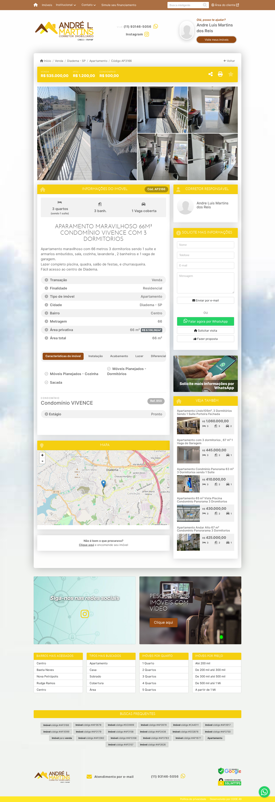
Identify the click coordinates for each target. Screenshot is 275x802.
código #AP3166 (56, 725)
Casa (93, 670)
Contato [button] (87, 5)
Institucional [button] (64, 5)
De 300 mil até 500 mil (210, 676)
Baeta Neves (45, 670)
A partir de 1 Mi (205, 689)
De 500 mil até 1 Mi (208, 683)
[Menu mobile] (36, 5)
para (62, 738)
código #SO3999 (121, 725)
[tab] (63, 356)
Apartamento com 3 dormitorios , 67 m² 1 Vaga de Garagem (205, 441)
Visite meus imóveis (216, 39)
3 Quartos (149, 676)
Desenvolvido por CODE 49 (226, 799)
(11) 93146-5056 (137, 26)
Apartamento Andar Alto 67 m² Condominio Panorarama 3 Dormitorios (203, 529)
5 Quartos (149, 689)
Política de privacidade (193, 799)
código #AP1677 (188, 738)
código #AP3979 (154, 725)
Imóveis (47, 5)
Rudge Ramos (46, 683)
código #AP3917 (218, 725)
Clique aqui (86, 545)
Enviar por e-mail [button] (207, 300)
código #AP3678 (88, 725)
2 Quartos (149, 670)
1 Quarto (148, 663)
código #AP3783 (156, 738)
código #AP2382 (91, 738)
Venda (59, 61)
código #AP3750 (218, 731)
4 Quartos (149, 683)
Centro (41, 663)
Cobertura (97, 683)
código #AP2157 (120, 744)
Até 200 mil (202, 663)
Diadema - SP (76, 61)
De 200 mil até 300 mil (210, 670)
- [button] (42, 460)
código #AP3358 (124, 738)
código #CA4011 (186, 725)
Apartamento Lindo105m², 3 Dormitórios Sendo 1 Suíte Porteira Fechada (204, 412)
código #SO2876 (185, 731)
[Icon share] (84, 614)
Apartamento (98, 61)
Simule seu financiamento (118, 5)
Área (93, 689)
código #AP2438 (153, 731)
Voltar (230, 61)
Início (47, 61)
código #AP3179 (88, 731)
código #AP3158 (121, 731)
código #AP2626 (153, 744)
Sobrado (95, 676)
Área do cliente (225, 5)
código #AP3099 (56, 731)
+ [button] (42, 455)
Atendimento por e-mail (113, 777)
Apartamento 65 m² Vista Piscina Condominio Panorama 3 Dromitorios (202, 499)
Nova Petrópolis (47, 676)
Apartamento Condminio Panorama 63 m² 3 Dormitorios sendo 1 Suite (205, 470)
